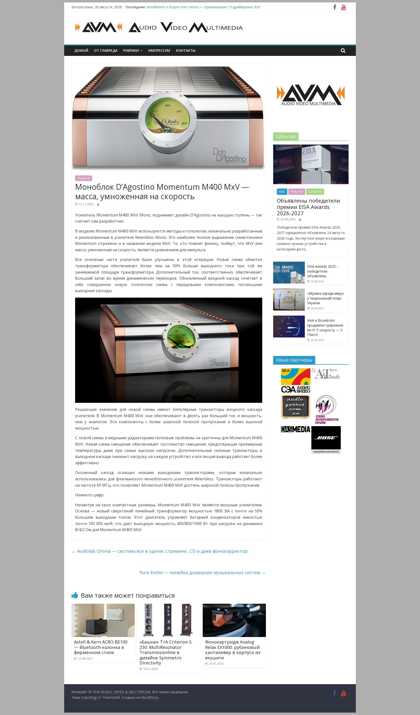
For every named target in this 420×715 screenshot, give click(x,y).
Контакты (185, 50)
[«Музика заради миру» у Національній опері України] (289, 291)
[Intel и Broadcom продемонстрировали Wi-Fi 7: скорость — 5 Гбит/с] (289, 318)
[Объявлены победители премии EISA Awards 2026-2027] (311, 147)
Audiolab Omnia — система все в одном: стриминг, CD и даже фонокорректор (159, 551)
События (315, 192)
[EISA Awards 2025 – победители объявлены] (289, 264)
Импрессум (159, 50)
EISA (282, 192)
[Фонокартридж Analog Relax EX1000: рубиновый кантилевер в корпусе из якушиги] (234, 606)
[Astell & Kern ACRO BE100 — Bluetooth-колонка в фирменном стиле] (103, 606)
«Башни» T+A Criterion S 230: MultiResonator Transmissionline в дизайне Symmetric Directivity (166, 652)
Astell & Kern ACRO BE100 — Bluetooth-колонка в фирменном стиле (100, 647)
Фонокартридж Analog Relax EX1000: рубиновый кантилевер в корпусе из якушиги (232, 650)
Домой (81, 50)
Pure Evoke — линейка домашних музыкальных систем (203, 572)
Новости (84, 178)
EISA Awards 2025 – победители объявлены (323, 271)
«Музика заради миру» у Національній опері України (325, 298)
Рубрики (131, 50)
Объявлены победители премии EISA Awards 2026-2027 (193, 7)
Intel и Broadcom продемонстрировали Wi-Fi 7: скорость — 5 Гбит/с (325, 327)
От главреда (105, 50)
